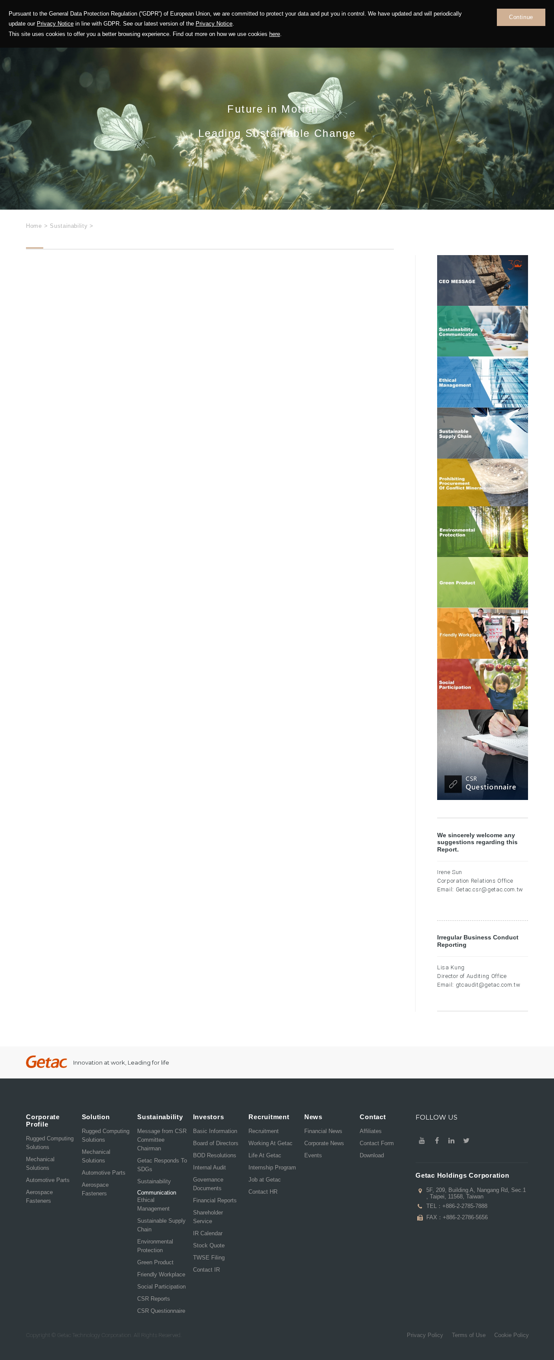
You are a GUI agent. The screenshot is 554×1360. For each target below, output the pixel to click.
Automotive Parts (48, 1180)
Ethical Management (153, 1204)
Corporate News (324, 1143)
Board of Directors (215, 1143)
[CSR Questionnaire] (482, 754)
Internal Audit (209, 1167)
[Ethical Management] (482, 382)
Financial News (323, 1131)
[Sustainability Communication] (482, 331)
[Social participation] (482, 684)
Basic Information (215, 1131)
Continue (521, 17)
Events (313, 1155)
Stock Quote (209, 1245)
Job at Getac (264, 1179)
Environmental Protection (155, 1245)
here (274, 34)
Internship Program (272, 1167)
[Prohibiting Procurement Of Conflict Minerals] (482, 483)
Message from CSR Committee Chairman (162, 1140)
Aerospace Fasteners (39, 1196)
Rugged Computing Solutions (50, 1142)
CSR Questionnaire (161, 1311)
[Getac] (46, 1062)
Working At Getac (270, 1143)
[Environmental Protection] (482, 531)
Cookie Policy (511, 1335)
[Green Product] (482, 582)
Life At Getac (264, 1155)
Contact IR (206, 1269)
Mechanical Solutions (40, 1163)
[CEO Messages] (482, 280)
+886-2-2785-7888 (464, 1206)
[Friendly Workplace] (482, 633)
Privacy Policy (425, 1335)
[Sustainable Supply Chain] (482, 433)
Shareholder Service (208, 1216)
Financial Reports (215, 1200)
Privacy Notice (55, 23)
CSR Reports (153, 1298)
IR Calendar (207, 1233)
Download (372, 1155)
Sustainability (154, 1181)
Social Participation (161, 1286)
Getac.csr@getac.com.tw (489, 889)
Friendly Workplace (161, 1274)
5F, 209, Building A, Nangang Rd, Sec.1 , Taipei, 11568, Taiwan (476, 1193)
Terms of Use (469, 1335)
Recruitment (263, 1131)
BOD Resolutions (214, 1155)
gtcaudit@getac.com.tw (488, 984)
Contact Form (377, 1143)
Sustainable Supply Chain (161, 1225)
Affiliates (371, 1131)
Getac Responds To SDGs (162, 1164)
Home (34, 226)
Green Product (155, 1262)
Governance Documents (208, 1184)
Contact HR (262, 1191)
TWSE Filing (209, 1257)
